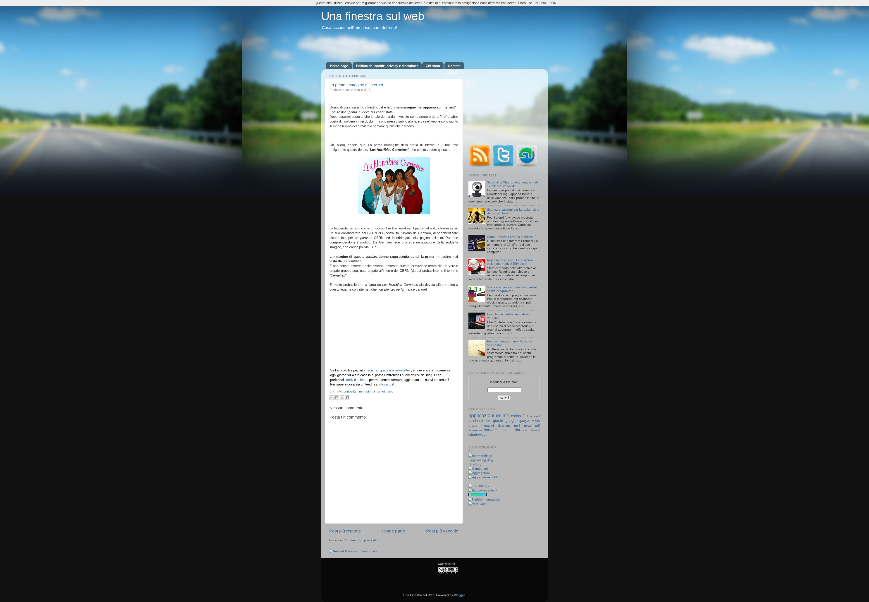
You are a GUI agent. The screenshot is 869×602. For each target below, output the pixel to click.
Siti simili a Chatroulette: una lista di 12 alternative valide (512, 184)
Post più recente (345, 531)
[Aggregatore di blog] (484, 477)
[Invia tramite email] (331, 397)
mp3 (519, 425)
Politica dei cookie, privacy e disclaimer (387, 66)
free (489, 421)
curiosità (350, 391)
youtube (490, 435)
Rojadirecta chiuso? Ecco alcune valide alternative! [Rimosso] (510, 261)
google (512, 421)
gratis (474, 425)
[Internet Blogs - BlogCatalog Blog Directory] (484, 464)
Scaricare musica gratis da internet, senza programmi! (512, 289)
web (391, 391)
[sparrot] (477, 495)
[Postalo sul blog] (336, 397)
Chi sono (433, 66)
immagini (365, 391)
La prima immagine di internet (356, 85)
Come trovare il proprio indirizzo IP (512, 236)
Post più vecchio (442, 531)
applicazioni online (489, 415)
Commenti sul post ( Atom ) (363, 540)
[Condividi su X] (342, 397)
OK (553, 3)
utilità (516, 430)
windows (476, 435)
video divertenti (531, 430)
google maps (529, 421)
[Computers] (478, 468)
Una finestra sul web (372, 16)
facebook (477, 421)
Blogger (459, 595)
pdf (537, 425)
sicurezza (476, 430)
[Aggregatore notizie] (479, 473)
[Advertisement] (434, 46)
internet (380, 391)
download (533, 416)
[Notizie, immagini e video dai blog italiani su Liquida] (477, 482)
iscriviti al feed (356, 380)
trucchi (505, 430)
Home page (339, 66)
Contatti (454, 66)
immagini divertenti (497, 425)
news (529, 425)
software (492, 430)
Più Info (540, 3)
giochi (499, 421)
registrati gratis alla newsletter (388, 370)
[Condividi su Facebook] (347, 397)
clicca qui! (386, 384)
